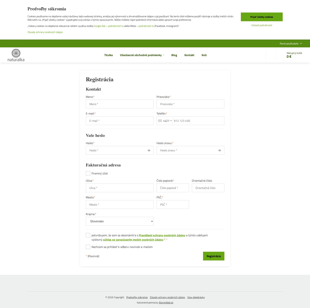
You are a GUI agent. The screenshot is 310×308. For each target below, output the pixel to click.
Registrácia (214, 256)
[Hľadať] (271, 55)
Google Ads (100, 26)
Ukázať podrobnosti (261, 25)
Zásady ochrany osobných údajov (167, 297)
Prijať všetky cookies (261, 17)
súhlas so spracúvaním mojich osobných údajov (133, 239)
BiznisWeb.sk (166, 302)
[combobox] (165, 121)
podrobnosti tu (116, 26)
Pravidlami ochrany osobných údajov (162, 235)
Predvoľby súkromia (137, 297)
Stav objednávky (196, 297)
